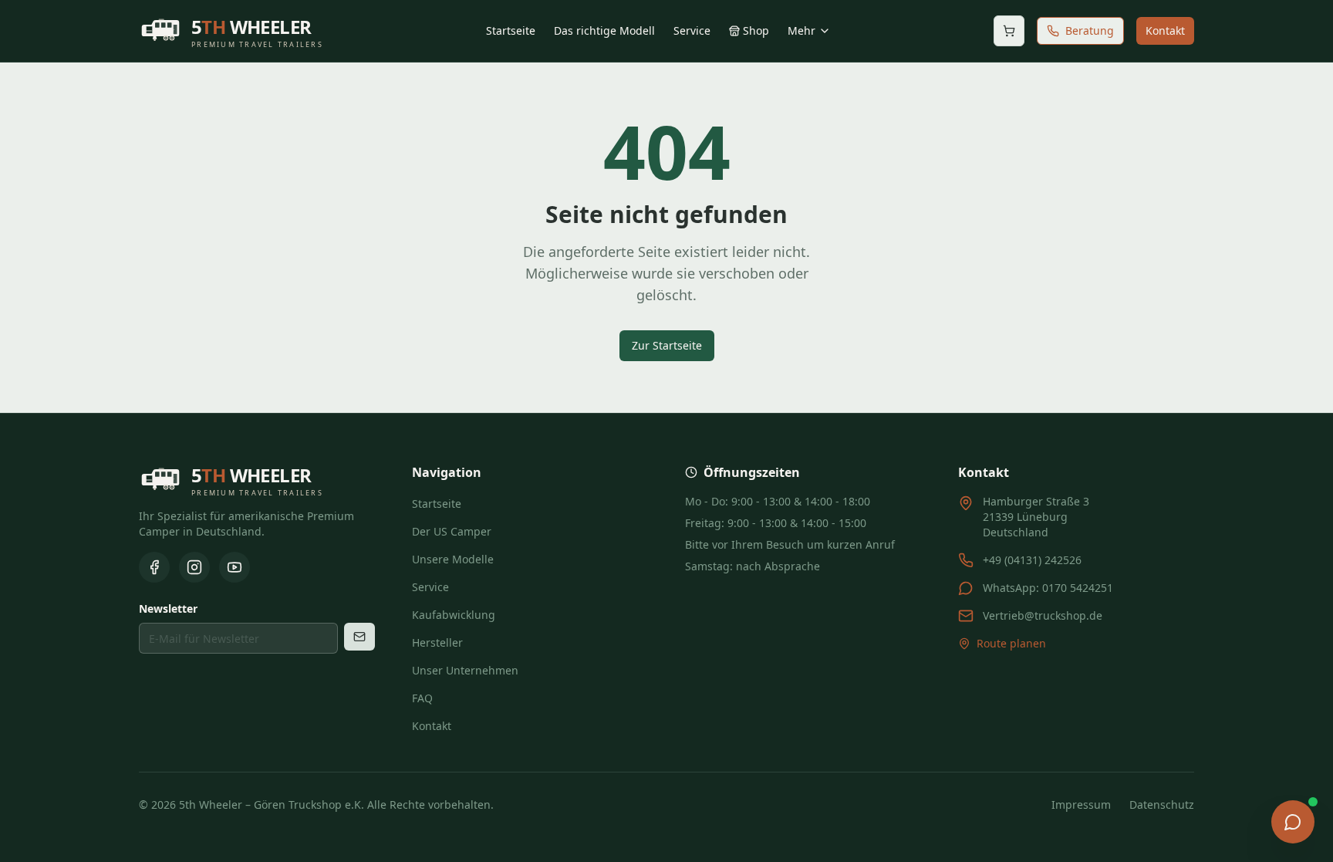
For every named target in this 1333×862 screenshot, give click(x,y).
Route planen (1011, 643)
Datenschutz (1161, 804)
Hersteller (437, 642)
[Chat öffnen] (1292, 821)
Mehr (801, 30)
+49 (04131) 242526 (1032, 560)
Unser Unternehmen (465, 670)
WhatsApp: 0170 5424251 (1048, 587)
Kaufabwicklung (453, 614)
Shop (756, 30)
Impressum (1081, 804)
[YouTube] (234, 567)
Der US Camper (451, 531)
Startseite (510, 30)
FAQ (422, 698)
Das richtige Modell (604, 30)
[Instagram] (194, 567)
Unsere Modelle (453, 559)
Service (691, 30)
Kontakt (1165, 30)
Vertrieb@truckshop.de (1042, 615)
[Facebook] (154, 567)
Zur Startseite (667, 345)
